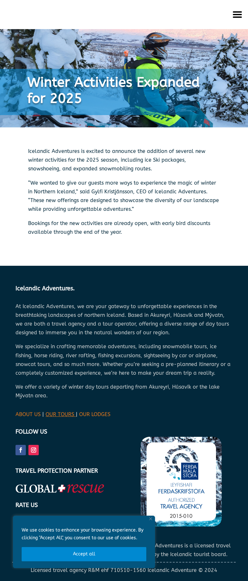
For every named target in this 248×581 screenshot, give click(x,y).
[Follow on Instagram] (33, 450)
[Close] (150, 518)
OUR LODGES (94, 414)
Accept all (84, 554)
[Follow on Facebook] (21, 450)
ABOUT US (28, 414)
